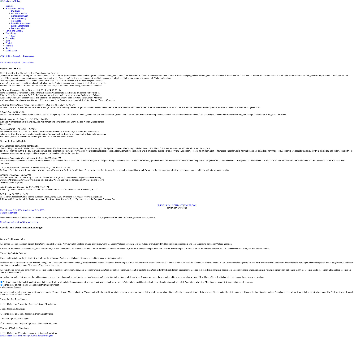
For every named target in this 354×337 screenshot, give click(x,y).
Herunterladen (28, 56)
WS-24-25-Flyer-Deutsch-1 (10, 56)
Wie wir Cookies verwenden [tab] (12, 239)
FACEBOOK (190, 205)
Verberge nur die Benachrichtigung (37, 336)
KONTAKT (177, 205)
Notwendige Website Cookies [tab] (13, 253)
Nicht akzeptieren (30, 222)
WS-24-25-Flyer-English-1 (10, 62)
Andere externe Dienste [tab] (10, 287)
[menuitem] (180, 6)
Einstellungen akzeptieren (11, 222)
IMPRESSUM (164, 205)
